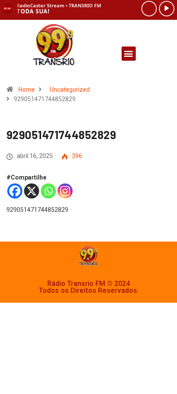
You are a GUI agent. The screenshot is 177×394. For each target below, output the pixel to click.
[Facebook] (14, 191)
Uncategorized (70, 89)
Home (26, 89)
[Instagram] (65, 191)
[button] (129, 54)
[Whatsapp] (48, 191)
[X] (31, 191)
